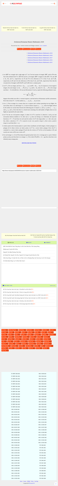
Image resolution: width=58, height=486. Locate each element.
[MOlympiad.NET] (15, 4)
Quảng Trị (4, 343)
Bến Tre (23, 332)
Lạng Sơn (17, 339)
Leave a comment (43, 45)
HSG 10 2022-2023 (16, 440)
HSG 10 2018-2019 (16, 429)
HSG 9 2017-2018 (42, 391)
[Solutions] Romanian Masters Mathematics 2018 (40, 55)
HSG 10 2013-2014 (16, 417)
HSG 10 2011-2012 (15, 412)
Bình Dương (21, 329)
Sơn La (17, 343)
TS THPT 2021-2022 (15, 401)
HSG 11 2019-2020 (42, 432)
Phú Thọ (9, 341)
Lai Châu (39, 336)
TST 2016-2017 (42, 460)
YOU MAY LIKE (8, 285)
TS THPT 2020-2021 (15, 399)
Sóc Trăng (11, 343)
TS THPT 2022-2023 (15, 404)
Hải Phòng (51, 334)
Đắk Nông (38, 348)
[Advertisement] (29, 16)
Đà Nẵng (24, 348)
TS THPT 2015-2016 (15, 386)
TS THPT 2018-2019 (15, 394)
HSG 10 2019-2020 (16, 432)
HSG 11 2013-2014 (42, 417)
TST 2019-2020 (42, 468)
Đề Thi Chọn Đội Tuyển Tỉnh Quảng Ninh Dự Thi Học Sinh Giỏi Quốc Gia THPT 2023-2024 (10, 27)
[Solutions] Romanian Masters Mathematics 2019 (40, 53)
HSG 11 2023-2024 (42, 442)
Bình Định (45, 329)
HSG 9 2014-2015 (42, 383)
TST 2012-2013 (42, 450)
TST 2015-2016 (42, 457)
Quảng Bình (23, 341)
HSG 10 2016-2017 (16, 424)
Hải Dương (44, 334)
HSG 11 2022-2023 (42, 440)
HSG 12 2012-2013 (16, 450)
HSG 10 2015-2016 (16, 422)
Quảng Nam (31, 341)
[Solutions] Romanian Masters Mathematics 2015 (40, 62)
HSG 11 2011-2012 (42, 412)
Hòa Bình (29, 334)
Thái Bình (39, 343)
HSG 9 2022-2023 (42, 404)
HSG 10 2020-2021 (16, 435)
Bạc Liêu (52, 329)
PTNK (3, 341)
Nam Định (24, 339)
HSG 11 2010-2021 (42, 409)
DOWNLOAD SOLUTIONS (29, 143)
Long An (46, 336)
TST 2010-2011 (42, 445)
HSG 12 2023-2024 (16, 478)
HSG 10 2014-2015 (16, 419)
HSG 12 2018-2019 (16, 465)
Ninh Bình (38, 339)
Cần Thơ (43, 332)
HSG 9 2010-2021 (42, 373)
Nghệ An (31, 339)
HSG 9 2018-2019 (42, 394)
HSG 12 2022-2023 (16, 475)
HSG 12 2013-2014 (16, 452)
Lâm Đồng (10, 339)
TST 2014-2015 (42, 455)
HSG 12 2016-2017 (16, 460)
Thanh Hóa (31, 343)
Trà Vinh (21, 345)
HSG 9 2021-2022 (42, 401)
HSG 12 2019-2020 (16, 468)
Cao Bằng (30, 332)
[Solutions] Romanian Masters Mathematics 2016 (40, 60)
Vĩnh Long (48, 345)
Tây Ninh (36, 345)
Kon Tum (32, 336)
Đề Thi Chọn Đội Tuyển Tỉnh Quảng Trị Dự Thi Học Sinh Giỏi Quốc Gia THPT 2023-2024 (29, 27)
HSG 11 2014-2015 (42, 419)
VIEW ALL (52, 285)
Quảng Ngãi (38, 341)
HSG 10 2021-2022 (16, 437)
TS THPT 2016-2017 (15, 389)
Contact (24, 481)
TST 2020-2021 (42, 470)
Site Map (36, 481)
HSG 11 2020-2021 (42, 435)
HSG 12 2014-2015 (16, 455)
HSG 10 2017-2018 (16, 427)
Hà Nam (10, 334)
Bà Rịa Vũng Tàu (12, 329)
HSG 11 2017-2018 (42, 427)
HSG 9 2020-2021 (42, 399)
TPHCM (24, 343)
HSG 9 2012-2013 (42, 378)
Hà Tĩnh (22, 334)
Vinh (42, 345)
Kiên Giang (25, 336)
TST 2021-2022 (42, 473)
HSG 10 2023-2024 (16, 442)
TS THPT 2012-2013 (15, 378)
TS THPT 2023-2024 (15, 406)
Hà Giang (4, 334)
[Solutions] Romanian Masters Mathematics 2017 (40, 57)
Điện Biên (17, 348)
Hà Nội (16, 334)
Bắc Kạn (10, 332)
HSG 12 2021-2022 (16, 473)
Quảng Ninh (46, 341)
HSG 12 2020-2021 (16, 470)
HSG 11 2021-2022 (42, 437)
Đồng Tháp (4, 350)
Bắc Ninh (17, 332)
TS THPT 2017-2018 (15, 391)
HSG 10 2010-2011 (15, 409)
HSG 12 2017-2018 (16, 463)
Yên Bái (10, 348)
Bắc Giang (4, 332)
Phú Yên (15, 341)
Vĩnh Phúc (4, 348)
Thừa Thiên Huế (5, 345)
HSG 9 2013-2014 (42, 381)
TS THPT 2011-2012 (15, 376)
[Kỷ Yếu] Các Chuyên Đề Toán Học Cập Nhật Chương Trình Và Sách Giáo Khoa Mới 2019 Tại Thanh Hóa (43, 236)
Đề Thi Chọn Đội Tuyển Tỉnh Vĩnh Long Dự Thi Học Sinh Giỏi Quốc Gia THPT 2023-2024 (47, 27)
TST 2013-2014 (42, 452)
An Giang (4, 329)
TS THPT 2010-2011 (15, 373)
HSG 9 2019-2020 (42, 396)
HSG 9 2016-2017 (42, 389)
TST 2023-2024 (42, 478)
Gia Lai (49, 332)
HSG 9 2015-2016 (42, 386)
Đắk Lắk (31, 348)
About (21, 481)
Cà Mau (36, 332)
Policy (32, 481)
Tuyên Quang (28, 345)
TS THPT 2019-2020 (15, 396)
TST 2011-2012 (42, 447)
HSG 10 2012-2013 (16, 414)
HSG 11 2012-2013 (42, 414)
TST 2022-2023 (42, 475)
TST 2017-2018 (42, 463)
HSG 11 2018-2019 (42, 429)
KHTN (10, 336)
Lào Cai (3, 339)
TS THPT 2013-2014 (15, 381)
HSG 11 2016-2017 (42, 424)
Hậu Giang (4, 336)
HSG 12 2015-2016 (16, 457)
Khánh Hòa (17, 336)
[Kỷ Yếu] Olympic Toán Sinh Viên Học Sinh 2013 (15, 235)
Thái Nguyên (46, 343)
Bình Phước (29, 329)
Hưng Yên (37, 334)
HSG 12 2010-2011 (15, 445)
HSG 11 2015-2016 (42, 422)
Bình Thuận (37, 329)
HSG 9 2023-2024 (42, 406)
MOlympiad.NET (32, 483)
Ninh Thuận (46, 339)
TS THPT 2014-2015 (15, 383)
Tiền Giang (14, 345)
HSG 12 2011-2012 (15, 447)
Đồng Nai (45, 348)
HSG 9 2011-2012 (42, 376)
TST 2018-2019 (42, 465)
